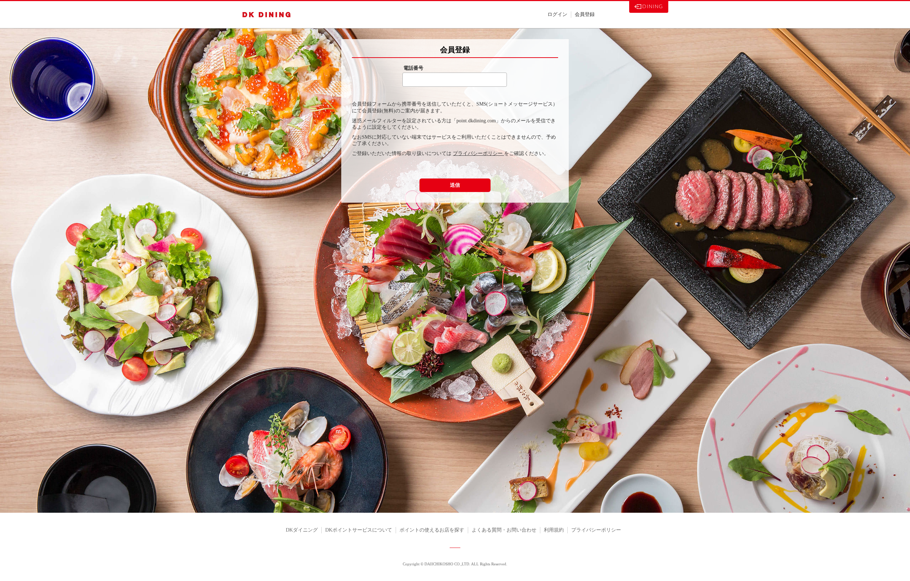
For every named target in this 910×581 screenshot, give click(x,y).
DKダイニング (302, 530)
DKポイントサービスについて (358, 530)
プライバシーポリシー (478, 153)
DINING (652, 6)
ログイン (557, 14)
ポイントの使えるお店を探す (432, 530)
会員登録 (585, 14)
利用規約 (554, 530)
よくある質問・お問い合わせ (504, 530)
